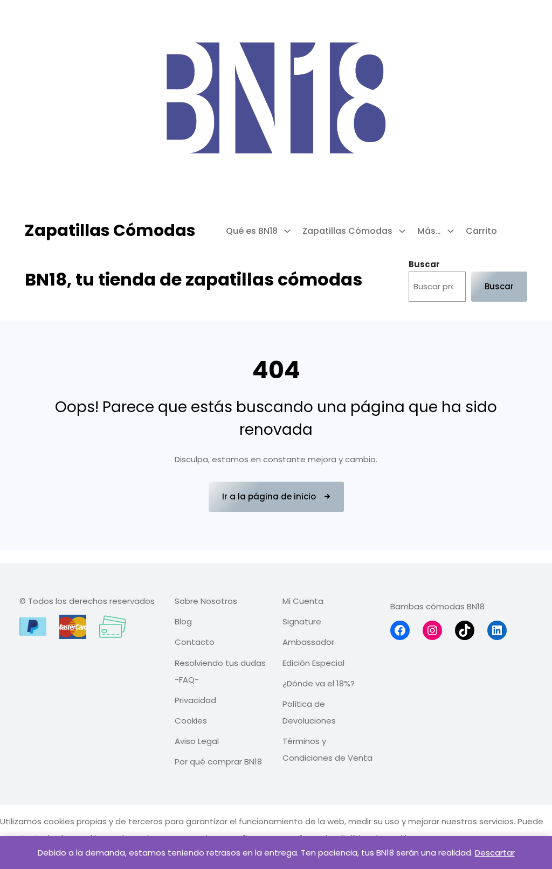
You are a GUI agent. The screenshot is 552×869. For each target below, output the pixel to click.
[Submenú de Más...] (447, 231)
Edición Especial (313, 663)
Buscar (424, 264)
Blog (183, 621)
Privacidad (195, 700)
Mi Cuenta (302, 601)
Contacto (195, 642)
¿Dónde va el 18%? (318, 683)
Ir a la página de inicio (269, 496)
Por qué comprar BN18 (218, 761)
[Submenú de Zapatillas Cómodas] (399, 231)
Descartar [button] (495, 852)
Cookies (191, 720)
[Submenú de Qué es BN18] (284, 231)
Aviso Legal (197, 741)
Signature (301, 621)
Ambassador (308, 642)
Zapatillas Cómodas (110, 230)
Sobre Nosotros (206, 601)
